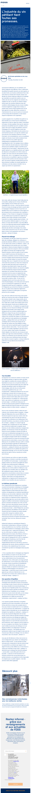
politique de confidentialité (11, 778)
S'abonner (15, 784)
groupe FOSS (16, 761)
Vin (3, 6)
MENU (27, 3)
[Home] (4, 2)
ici (15, 772)
